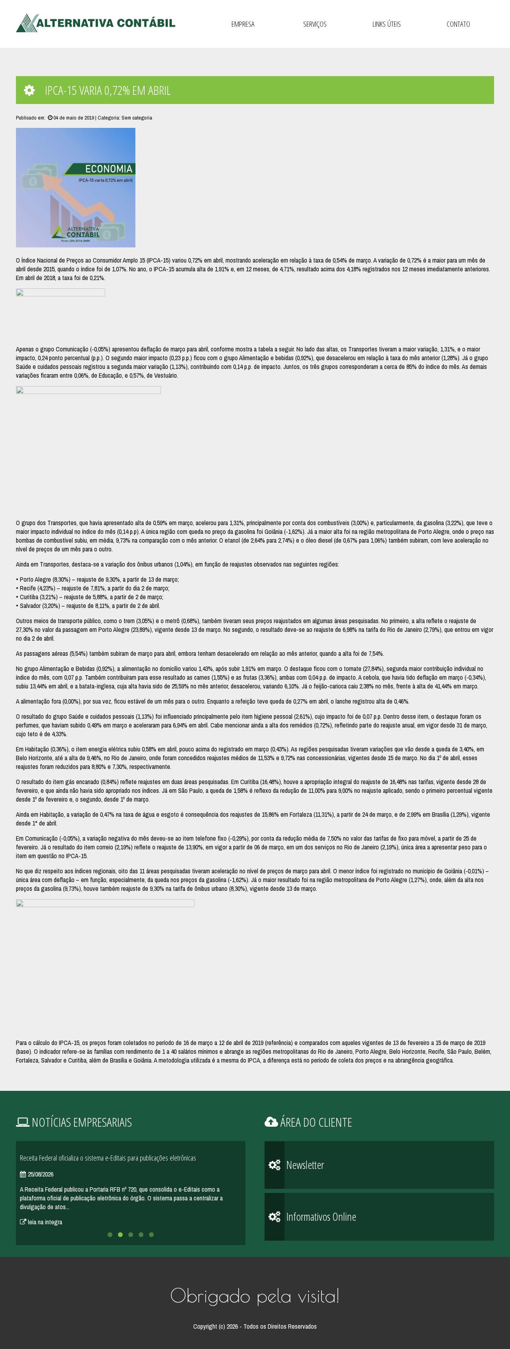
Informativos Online (320, 1216)
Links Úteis (387, 24)
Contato (458, 24)
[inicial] (95, 24)
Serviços (315, 24)
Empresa (243, 24)
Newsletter (304, 1164)
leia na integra (44, 1222)
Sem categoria (137, 117)
